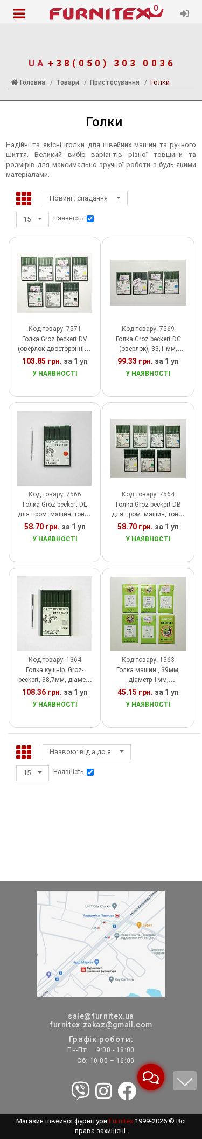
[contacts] (101, 943)
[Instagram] (103, 1092)
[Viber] (80, 1092)
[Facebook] (126, 1092)
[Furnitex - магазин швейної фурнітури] (101, 14)
